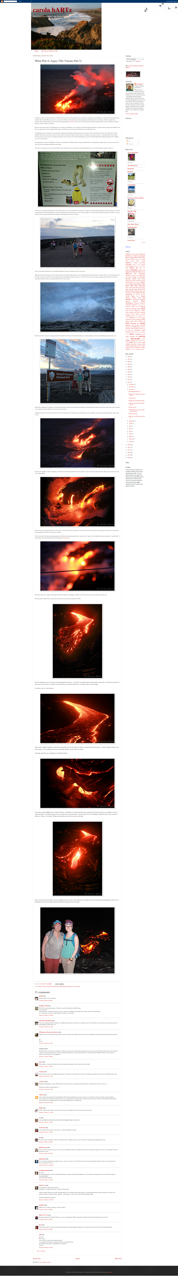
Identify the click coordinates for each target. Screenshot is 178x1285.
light (129, 330)
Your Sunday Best (141, 304)
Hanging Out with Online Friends (136, 400)
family (143, 319)
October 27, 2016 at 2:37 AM (46, 1027)
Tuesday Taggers (130, 296)
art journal (141, 306)
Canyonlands (142, 262)
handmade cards (129, 326)
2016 (129, 382)
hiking (60, 986)
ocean (143, 334)
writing (137, 349)
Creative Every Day (138, 266)
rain (137, 340)
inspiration (128, 328)
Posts (129, 141)
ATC (130, 254)
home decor (142, 326)
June (130, 428)
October (131, 282)
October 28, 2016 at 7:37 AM (46, 1180)
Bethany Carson (43, 1147)
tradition (128, 346)
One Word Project (136, 282)
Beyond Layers (138, 259)
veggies (143, 346)
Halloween (129, 273)
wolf (130, 349)
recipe (140, 340)
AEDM (127, 254)
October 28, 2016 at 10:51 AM (46, 1200)
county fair (136, 315)
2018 (129, 377)
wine (140, 347)
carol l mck (42, 1081)
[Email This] (56, 984)
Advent (133, 254)
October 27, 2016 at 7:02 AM (46, 1056)
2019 (129, 374)
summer (128, 344)
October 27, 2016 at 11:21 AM (46, 1112)
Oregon (143, 282)
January (131, 441)
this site (72, 121)
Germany (134, 269)
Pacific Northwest (130, 284)
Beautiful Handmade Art (134, 391)
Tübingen (143, 296)
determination (129, 319)
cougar (132, 315)
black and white (129, 310)
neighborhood (138, 334)
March (130, 436)
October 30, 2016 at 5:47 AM (46, 1247)
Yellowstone (129, 305)
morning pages (137, 332)
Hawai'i (40, 986)
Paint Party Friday (140, 284)
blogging (136, 310)
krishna (41, 996)
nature (78, 986)
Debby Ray (41, 1205)
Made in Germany (139, 277)
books (143, 310)
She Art (138, 287)
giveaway (137, 325)
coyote (140, 316)
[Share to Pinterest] (63, 984)
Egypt (127, 268)
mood (133, 332)
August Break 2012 (135, 257)
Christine (41, 1071)
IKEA (135, 273)
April (130, 434)
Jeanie (40, 1062)
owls (137, 336)
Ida (40, 1137)
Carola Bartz (139, 84)
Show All (143, 242)
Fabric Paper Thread (133, 224)
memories (137, 330)
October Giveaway (133, 413)
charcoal (127, 314)
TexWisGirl (42, 1127)
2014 (129, 447)
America (137, 254)
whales (132, 347)
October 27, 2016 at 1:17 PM (45, 1122)
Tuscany (137, 296)
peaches (127, 338)
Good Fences (66, 538)
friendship (133, 323)
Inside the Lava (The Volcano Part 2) (137, 416)
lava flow (74, 986)
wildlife (137, 347)
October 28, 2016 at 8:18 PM (45, 1229)
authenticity (128, 309)
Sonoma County (134, 291)
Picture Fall (128, 287)
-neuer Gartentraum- (133, 152)
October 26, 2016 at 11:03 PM (46, 1015)
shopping (131, 342)
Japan (138, 275)
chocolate (133, 314)
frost (138, 323)
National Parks (136, 279)
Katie (141, 275)
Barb (40, 1225)
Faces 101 (142, 268)
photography (135, 338)
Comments (130, 144)
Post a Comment (41, 1251)
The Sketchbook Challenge (139, 294)
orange (127, 336)
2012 (129, 452)
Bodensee (132, 261)
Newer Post (37, 1258)
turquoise (139, 346)
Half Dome (142, 272)
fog (144, 321)
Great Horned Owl (134, 272)
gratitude (143, 325)
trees (135, 346)
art (136, 306)
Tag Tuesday (129, 293)
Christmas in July (136, 264)
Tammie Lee (42, 1185)
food (127, 323)
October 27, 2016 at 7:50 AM (46, 1066)
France (128, 270)
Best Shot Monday (130, 259)
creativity (132, 317)
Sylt (144, 291)
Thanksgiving (129, 294)
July (130, 426)
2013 (129, 450)
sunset (132, 344)
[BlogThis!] (58, 984)
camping (131, 312)
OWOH (127, 282)
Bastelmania (131, 168)
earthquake (138, 319)
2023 (129, 364)
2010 (129, 457)
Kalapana (65, 986)
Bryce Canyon (140, 261)
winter (127, 349)
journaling (136, 328)
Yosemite (134, 305)
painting (142, 336)
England (132, 268)
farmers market (130, 321)
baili (40, 1234)
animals (133, 306)
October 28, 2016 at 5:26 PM (45, 1219)
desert (143, 317)
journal (132, 328)
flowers (141, 321)
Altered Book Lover (133, 165)
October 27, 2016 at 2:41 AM (46, 1043)
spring (143, 342)
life (126, 330)
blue (140, 310)
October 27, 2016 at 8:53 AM (46, 1076)
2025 (129, 359)
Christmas (128, 264)
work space (134, 349)
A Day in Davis (132, 398)
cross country (138, 317)
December (131, 384)
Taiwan (133, 292)
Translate (138, 61)
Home (36, 51)
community (142, 314)
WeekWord (142, 299)
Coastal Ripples (131, 185)
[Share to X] (59, 984)
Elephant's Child (43, 1006)
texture (143, 344)
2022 (129, 367)
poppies (128, 340)
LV (40, 1118)
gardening (128, 325)
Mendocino (128, 279)
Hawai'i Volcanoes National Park (51, 986)
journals (140, 328)
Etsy (137, 268)
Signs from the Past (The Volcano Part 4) (136, 403)
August (131, 423)
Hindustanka (42, 1159)
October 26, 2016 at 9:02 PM (45, 1000)
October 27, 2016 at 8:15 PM (45, 1153)
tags (135, 344)
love (132, 330)
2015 (129, 444)
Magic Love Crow (43, 1215)
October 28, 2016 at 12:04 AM (46, 1165)
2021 (129, 369)
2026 (129, 356)
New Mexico (133, 280)
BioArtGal (130, 171)
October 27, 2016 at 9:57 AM (46, 1102)
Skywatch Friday (133, 289)
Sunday (141, 291)
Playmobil (133, 287)
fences (136, 321)
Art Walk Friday (136, 256)
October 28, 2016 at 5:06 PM (45, 1209)
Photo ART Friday (132, 286)
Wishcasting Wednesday (139, 303)
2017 (129, 379)
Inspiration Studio (133, 275)
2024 (129, 361)
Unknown (41, 1095)
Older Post (118, 1258)
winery (143, 347)
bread (127, 312)
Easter (143, 266)
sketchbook (139, 342)
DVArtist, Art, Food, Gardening (135, 198)
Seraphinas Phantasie (44, 1170)
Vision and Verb (138, 298)
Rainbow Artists (132, 407)
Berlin (143, 257)
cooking (128, 316)
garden (142, 323)
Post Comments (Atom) (45, 1262)
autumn (134, 309)
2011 (129, 455)
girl (132, 325)
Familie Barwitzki (132, 227)
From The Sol (131, 240)
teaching (139, 344)
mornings (143, 332)
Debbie (41, 1108)
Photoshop (142, 286)
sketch (135, 342)
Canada (135, 262)
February (131, 439)
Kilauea (70, 986)
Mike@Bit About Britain (45, 1020)
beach (139, 309)
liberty (144, 328)
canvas (135, 312)
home (138, 327)
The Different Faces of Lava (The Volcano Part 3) (137, 410)
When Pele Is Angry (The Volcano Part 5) (137, 394)
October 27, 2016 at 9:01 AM (46, 1089)
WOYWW (129, 299)
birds (143, 308)
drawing (134, 319)
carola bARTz (52, 9)
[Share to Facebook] (61, 984)
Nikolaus (138, 280)
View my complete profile (132, 113)
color (137, 314)
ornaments (132, 336)
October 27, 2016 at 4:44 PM (45, 1142)
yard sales (142, 349)
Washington (136, 299)
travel (131, 346)
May (130, 431)
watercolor (128, 347)
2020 (129, 372)
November (143, 280)
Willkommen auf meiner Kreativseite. (48, 1032)
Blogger (110, 1272)
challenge (142, 312)
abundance (128, 306)
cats (138, 312)
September (131, 421)
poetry (143, 338)
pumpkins (133, 340)
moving (127, 334)
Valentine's (128, 298)
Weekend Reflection (132, 301)
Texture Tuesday (140, 293)
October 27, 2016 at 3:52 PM (45, 1132)
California (128, 262)
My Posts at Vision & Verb (49, 51)
